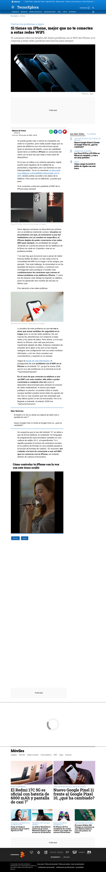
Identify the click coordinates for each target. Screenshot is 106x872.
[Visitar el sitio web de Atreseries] (67, 852)
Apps (65, 12)
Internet (72, 12)
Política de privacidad (51, 864)
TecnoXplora (14, 16)
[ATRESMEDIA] (17, 855)
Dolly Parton (29, 1)
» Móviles (22, 16)
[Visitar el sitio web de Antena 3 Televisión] (31, 852)
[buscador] (93, 8)
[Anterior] (24, 1)
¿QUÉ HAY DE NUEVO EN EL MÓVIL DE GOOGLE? (87, 139)
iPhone (15, 538)
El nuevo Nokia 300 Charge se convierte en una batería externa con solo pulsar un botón (84, 828)
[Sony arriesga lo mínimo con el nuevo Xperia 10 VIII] (21, 815)
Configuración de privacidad (46, 867)
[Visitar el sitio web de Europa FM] (82, 852)
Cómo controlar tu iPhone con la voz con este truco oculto (36, 466)
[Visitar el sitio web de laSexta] (39, 852)
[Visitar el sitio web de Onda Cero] (75, 852)
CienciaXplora (49, 12)
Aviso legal (40, 864)
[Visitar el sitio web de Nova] (53, 852)
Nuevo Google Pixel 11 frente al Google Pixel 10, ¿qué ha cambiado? (87, 144)
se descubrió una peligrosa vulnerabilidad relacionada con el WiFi (38, 173)
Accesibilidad (79, 867)
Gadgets (15, 12)
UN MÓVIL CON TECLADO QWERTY (41, 824)
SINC (59, 12)
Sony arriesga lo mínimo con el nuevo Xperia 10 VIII (20, 828)
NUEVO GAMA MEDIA (18, 787)
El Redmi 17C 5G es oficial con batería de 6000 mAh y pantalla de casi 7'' (30, 796)
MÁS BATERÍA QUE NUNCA (84, 823)
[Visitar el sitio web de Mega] (60, 852)
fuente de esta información (37, 361)
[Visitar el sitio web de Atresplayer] (57, 857)
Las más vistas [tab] (77, 134)
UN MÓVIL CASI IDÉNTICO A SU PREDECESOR (20, 824)
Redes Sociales (35, 12)
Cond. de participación (77, 864)
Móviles (24, 12)
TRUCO (76, 162)
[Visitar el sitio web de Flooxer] (67, 857)
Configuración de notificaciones (65, 867)
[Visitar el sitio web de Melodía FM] (89, 852)
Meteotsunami (60, 1)
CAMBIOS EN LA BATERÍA (83, 151)
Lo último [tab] (91, 134)
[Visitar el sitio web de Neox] (46, 852)
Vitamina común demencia (73, 1)
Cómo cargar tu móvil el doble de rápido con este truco (85, 166)
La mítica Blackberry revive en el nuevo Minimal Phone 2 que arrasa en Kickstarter (41, 829)
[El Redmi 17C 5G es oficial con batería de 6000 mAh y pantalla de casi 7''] (32, 773)
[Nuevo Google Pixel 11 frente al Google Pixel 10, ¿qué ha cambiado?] (74, 773)
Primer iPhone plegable (89, 1)
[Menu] (93, 11)
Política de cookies (64, 864)
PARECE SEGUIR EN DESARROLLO (60, 824)
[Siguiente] (94, 1)
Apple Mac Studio (39, 1)
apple (25, 538)
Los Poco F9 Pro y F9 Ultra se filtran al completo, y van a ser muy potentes (87, 155)
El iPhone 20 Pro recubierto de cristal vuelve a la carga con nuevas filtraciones (62, 829)
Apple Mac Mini (50, 1)
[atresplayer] (84, 8)
